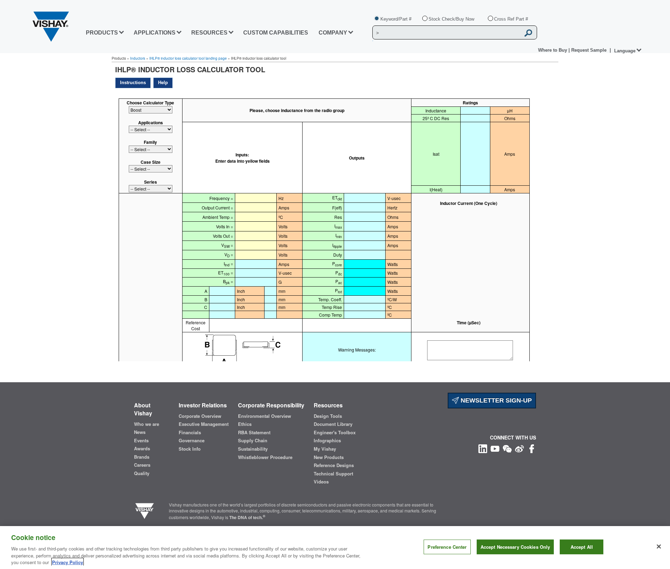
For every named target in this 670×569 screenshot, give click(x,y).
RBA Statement (254, 432)
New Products (329, 457)
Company (333, 33)
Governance (191, 440)
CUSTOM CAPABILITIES (275, 33)
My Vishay (325, 449)
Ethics (245, 424)
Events (141, 440)
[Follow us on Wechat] (507, 448)
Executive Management (204, 424)
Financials (190, 432)
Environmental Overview (264, 416)
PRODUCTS (102, 33)
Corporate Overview (200, 416)
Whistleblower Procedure (265, 457)
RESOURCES (209, 33)
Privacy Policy (67, 562)
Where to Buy (553, 50)
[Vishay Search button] (528, 33)
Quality (141, 473)
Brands (141, 457)
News (140, 432)
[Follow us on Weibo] (519, 448)
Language (624, 50)
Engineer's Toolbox (335, 432)
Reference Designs (334, 465)
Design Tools (328, 416)
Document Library (333, 424)
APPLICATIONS (155, 33)
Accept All (582, 547)
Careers (142, 465)
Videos (321, 482)
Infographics (327, 440)
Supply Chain (252, 440)
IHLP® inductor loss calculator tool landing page (188, 58)
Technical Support (333, 474)
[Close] (659, 546)
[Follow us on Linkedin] (482, 448)
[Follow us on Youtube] (495, 448)
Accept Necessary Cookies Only (515, 547)
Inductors (137, 58)
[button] (133, 82)
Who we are (146, 424)
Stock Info (190, 449)
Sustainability (253, 449)
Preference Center (447, 547)
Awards (142, 448)
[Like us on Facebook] (531, 448)
